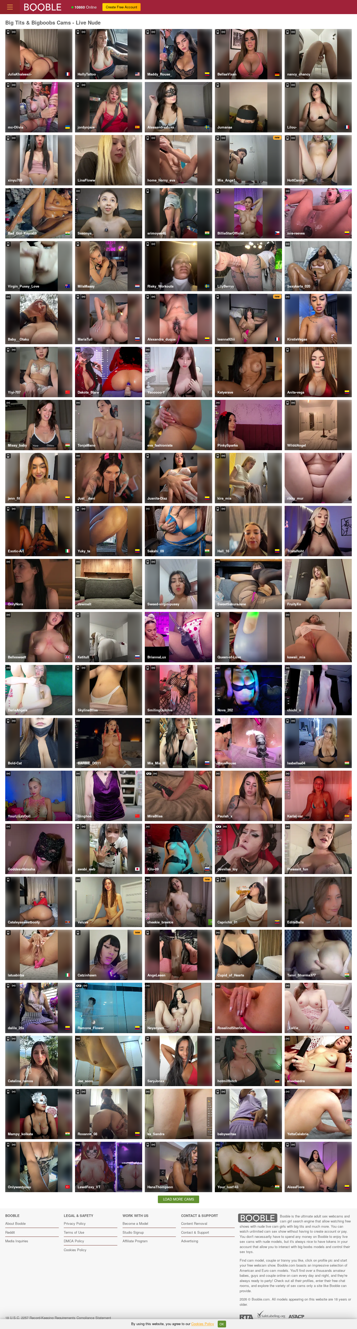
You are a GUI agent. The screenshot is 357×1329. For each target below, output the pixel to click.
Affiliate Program (135, 1240)
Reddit (10, 1232)
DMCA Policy (74, 1240)
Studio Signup (133, 1232)
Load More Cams (178, 1199)
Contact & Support (195, 1232)
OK (222, 1324)
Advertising (189, 1240)
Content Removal (194, 1223)
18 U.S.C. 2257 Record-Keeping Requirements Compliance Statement (58, 1317)
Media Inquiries (16, 1240)
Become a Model (135, 1223)
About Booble (15, 1223)
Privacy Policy (75, 1223)
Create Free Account (121, 6)
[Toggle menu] (10, 7)
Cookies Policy (75, 1249)
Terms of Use (74, 1232)
